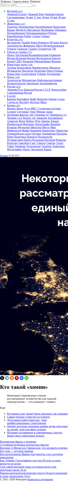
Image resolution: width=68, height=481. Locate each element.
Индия (11, 58)
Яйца (43, 102)
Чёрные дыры (44, 111)
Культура (15, 39)
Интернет (29, 124)
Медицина (24, 127)
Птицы (52, 33)
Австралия (21, 55)
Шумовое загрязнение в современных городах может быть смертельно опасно (34, 434)
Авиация (41, 117)
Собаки (45, 36)
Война (30, 121)
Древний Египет (17, 14)
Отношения (49, 133)
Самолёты (23, 143)
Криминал (58, 114)
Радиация (38, 139)
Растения (49, 139)
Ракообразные (15, 36)
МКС (34, 108)
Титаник (46, 146)
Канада (56, 58)
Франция (28, 61)
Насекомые (47, 29)
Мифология (14, 130)
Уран (33, 111)
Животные (16, 23)
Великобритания (38, 55)
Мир (53, 127)
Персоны (61, 133)
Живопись (29, 45)
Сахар (61, 99)
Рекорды (61, 139)
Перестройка (58, 89)
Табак (10, 146)
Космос (13, 105)
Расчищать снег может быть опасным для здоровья (37, 413)
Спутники (23, 111)
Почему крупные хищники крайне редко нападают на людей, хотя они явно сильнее (37, 428)
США (18, 61)
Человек (14, 117)
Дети (37, 121)
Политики (40, 70)
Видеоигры (14, 42)
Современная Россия (19, 92)
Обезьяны (60, 29)
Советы (50, 143)
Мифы (25, 130)
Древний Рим (36, 14)
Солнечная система (49, 108)
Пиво (10, 136)
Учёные (41, 73)
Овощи (52, 99)
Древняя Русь (15, 89)
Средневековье (16, 17)
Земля (19, 108)
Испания (21, 58)
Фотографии (14, 149)
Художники (54, 73)
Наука (13, 77)
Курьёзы (12, 127)
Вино (22, 121)
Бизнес (29, 117)
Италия (31, 58)
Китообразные (43, 26)
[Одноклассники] (12, 378)
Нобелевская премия (49, 80)
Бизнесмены (24, 67)
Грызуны (12, 26)
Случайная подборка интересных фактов (24, 444)
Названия (35, 130)
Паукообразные (16, 33)
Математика (29, 80)
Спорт (59, 143)
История (15, 11)
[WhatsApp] (26, 378)
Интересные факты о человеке (18, 441)
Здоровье (42, 114)
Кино (34, 42)
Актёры (11, 67)
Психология (45, 136)
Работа (28, 139)
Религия (12, 143)
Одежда (11, 48)
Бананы (11, 99)
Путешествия (15, 139)
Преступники (55, 70)
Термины (20, 146)
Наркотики (48, 130)
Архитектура (14, 45)
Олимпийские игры (19, 133)
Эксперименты (48, 83)
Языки (48, 149)
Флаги (10, 55)
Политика (20, 136)
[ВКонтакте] (22, 378)
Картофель (23, 99)
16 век (29, 17)
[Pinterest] (17, 378)
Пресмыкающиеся (37, 33)
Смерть (41, 143)
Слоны (36, 36)
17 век (37, 17)
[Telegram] (7, 378)
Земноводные (26, 26)
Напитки (42, 99)
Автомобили (55, 117)
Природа (32, 136)
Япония (56, 61)
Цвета (26, 149)
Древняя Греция (53, 14)
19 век (54, 17)
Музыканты (14, 70)
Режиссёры (13, 73)
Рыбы (27, 36)
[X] (2, 378)
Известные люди (19, 64)
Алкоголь (12, 121)
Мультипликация (53, 45)
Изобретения (14, 124)
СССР (46, 89)
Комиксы (43, 42)
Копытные (59, 26)
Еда (11, 95)
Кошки (11, 29)
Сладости (12, 102)
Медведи (21, 29)
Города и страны (19, 51)
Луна (27, 108)
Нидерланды (43, 58)
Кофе (33, 99)
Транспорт (58, 146)
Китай (10, 61)
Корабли (55, 124)
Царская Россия (33, 89)
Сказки (32, 48)
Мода (39, 45)
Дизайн (25, 42)
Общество (62, 130)
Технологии (33, 146)
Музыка (54, 42)
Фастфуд (24, 102)
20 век (62, 17)
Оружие (36, 133)
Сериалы (22, 48)
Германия (55, 55)
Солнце (11, 111)
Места (46, 127)
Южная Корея (42, 61)
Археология (14, 80)
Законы (45, 121)
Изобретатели (40, 67)
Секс (33, 143)
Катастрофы (42, 124)
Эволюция (32, 83)
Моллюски (33, 29)
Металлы (36, 127)
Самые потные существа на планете (28, 416)
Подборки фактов (20, 114)
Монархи (54, 67)
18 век (45, 17)
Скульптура (44, 48)
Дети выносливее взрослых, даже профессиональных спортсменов (27, 421)
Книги (64, 42)
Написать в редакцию (40, 479)
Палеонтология (16, 83)
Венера (11, 108)
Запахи (55, 121)
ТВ (54, 48)
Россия (14, 86)
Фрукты (35, 102)
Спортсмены (28, 73)
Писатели (27, 70)
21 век (10, 20)
